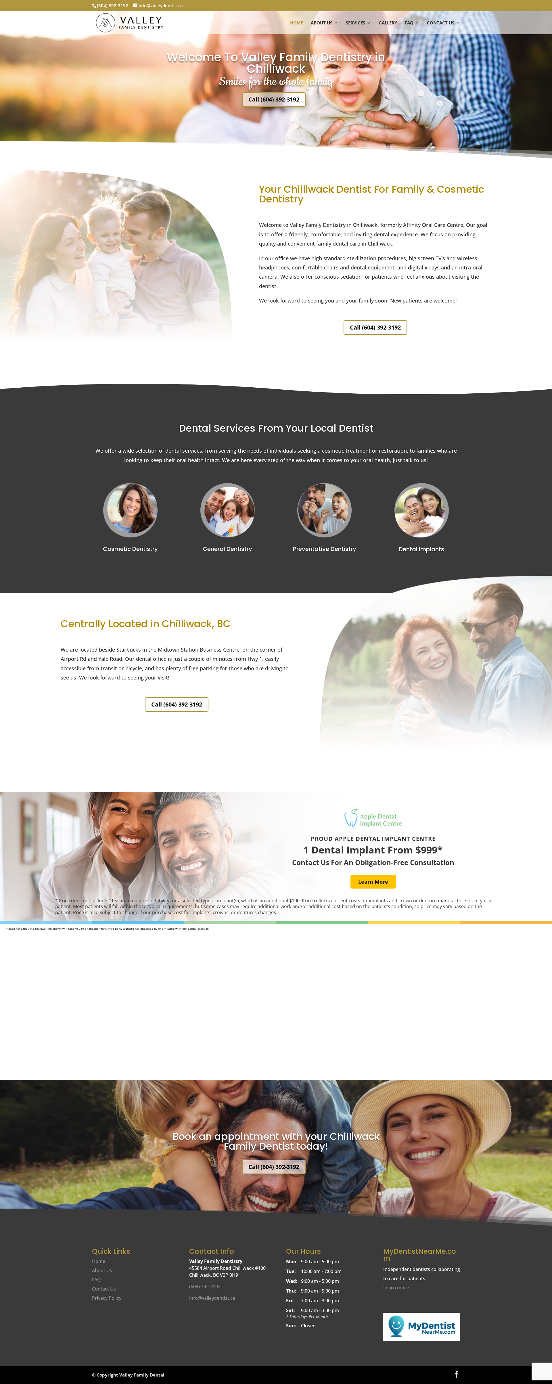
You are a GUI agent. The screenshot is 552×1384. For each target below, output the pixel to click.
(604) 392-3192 (112, 5)
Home (296, 23)
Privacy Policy (106, 1298)
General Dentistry (227, 549)
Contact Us (440, 23)
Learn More (373, 881)
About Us (321, 23)
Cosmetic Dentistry (130, 549)
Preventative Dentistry (324, 549)
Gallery (388, 23)
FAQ (409, 23)
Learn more (396, 1288)
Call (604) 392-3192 (273, 99)
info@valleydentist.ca (212, 1298)
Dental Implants (421, 549)
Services (355, 23)
